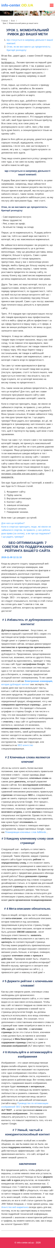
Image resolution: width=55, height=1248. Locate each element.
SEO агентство (25, 745)
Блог (13, 21)
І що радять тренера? (12, 537)
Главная (4, 21)
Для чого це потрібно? (13, 523)
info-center (17, 5)
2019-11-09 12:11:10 (11, 557)
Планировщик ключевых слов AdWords (26, 832)
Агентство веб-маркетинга (15, 1207)
